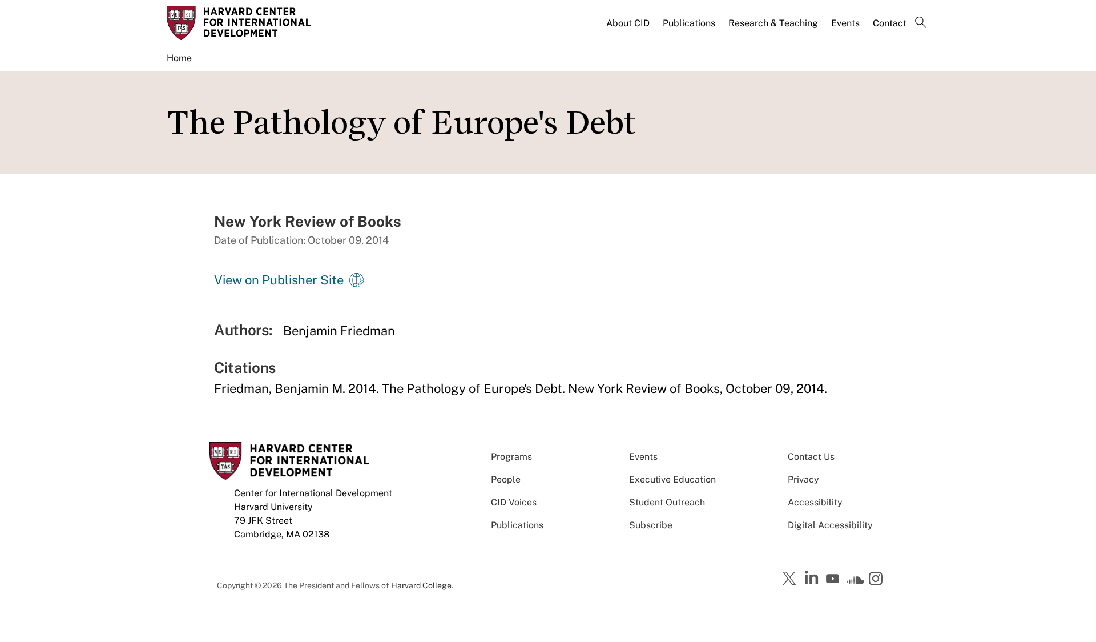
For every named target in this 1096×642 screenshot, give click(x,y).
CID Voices (514, 502)
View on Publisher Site (279, 279)
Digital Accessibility (830, 525)
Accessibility (815, 502)
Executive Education (672, 479)
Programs (511, 456)
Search (920, 23)
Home (179, 58)
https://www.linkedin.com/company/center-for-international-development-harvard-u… (812, 578)
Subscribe (650, 525)
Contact (889, 23)
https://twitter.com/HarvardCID (791, 579)
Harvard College (421, 585)
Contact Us (811, 456)
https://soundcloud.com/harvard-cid (855, 582)
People (506, 479)
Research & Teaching (773, 23)
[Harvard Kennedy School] (256, 23)
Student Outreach (667, 502)
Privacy (803, 479)
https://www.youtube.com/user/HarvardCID (834, 579)
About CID (628, 23)
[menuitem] (629, 28)
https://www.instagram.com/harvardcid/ (877, 580)
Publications (689, 23)
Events (845, 23)
